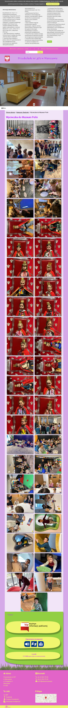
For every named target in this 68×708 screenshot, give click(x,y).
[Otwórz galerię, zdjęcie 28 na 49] (48, 385)
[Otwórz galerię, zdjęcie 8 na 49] (48, 188)
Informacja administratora (52, 48)
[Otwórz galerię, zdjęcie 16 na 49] (48, 267)
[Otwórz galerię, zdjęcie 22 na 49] (48, 326)
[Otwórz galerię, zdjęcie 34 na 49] (48, 444)
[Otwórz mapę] (46, 698)
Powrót (10, 615)
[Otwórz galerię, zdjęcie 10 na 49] (48, 208)
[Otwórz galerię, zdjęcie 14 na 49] (48, 247)
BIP (6, 695)
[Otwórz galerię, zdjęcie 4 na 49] (48, 149)
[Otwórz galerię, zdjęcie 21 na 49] (20, 326)
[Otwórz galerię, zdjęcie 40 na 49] (48, 503)
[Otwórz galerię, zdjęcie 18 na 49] (48, 287)
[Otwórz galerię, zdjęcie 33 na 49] (20, 444)
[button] (2, 85)
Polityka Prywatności (12, 699)
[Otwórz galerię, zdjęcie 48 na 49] (48, 582)
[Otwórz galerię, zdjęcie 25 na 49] (20, 365)
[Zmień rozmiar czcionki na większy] (34, 49)
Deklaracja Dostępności (12, 701)
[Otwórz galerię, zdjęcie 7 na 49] (20, 188)
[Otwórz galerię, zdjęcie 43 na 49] (20, 543)
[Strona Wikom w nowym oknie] (7, 707)
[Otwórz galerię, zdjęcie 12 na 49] (48, 228)
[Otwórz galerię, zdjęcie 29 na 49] (20, 405)
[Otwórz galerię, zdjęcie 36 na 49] (48, 464)
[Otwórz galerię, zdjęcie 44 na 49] (48, 543)
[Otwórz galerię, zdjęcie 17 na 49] (20, 287)
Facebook (8, 697)
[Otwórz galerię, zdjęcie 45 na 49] (20, 562)
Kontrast (44, 48)
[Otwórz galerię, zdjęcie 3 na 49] (20, 149)
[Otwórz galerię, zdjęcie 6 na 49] (48, 169)
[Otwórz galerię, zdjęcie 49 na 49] (34, 602)
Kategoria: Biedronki (22, 112)
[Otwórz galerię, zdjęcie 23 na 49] (20, 346)
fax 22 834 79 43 (42, 679)
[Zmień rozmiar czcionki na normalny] (30, 49)
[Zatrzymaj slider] (34, 104)
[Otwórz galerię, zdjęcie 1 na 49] (20, 129)
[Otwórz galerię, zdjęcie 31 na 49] (20, 424)
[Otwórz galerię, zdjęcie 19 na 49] (20, 306)
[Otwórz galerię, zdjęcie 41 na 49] (20, 523)
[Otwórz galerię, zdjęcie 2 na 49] (48, 129)
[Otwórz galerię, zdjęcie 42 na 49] (48, 523)
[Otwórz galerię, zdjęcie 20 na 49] (48, 306)
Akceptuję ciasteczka (52, 4)
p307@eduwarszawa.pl (44, 681)
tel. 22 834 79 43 (42, 677)
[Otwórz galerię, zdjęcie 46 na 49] (48, 562)
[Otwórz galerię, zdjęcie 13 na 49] (20, 247)
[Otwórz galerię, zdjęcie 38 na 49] (48, 483)
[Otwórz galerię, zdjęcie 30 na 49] (48, 405)
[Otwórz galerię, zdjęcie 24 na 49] (48, 346)
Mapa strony (21, 48)
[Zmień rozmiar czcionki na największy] (38, 49)
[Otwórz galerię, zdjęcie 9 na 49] (20, 208)
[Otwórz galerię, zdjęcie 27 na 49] (20, 385)
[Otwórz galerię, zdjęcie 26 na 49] (48, 365)
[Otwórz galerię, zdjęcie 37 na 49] (20, 483)
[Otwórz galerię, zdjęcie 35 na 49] (20, 464)
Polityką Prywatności (45, 1)
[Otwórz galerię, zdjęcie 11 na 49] (20, 228)
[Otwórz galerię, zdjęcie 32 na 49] (48, 424)
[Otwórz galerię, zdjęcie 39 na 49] (20, 503)
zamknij (49, 41)
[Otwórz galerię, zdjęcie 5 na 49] (20, 169)
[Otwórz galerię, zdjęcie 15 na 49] (20, 267)
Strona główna (14, 48)
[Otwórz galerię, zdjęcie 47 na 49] (20, 582)
